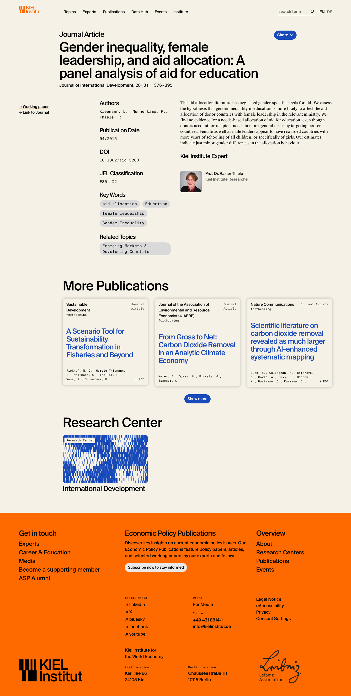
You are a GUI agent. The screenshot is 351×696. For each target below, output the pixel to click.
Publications (272, 561)
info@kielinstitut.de (212, 626)
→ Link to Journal (34, 112)
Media (27, 561)
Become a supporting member (59, 569)
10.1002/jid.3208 (119, 160)
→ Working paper (34, 106)
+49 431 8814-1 (208, 620)
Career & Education (45, 552)
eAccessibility (270, 606)
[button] (70, 12)
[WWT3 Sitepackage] (37, 9)
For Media (203, 604)
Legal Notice (268, 599)
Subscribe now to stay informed (156, 567)
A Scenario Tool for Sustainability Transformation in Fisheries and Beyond (99, 343)
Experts (29, 544)
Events (265, 569)
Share (282, 34)
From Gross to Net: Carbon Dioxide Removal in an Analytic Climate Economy (197, 348)
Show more (197, 398)
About (264, 544)
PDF (141, 379)
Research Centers (280, 552)
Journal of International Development (96, 85)
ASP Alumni (34, 578)
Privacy (263, 612)
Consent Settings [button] (273, 618)
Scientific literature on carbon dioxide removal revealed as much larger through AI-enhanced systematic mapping (288, 341)
